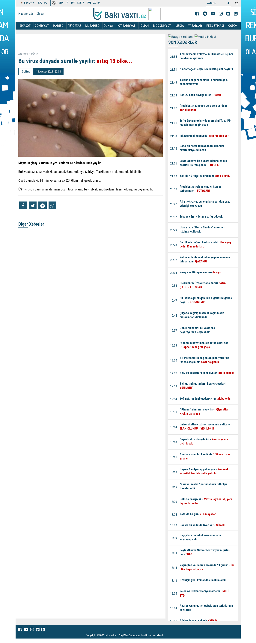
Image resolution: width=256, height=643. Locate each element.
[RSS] (236, 13)
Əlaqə (40, 14)
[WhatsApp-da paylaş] (52, 205)
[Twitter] (228, 13)
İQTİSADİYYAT (126, 25)
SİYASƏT (25, 25)
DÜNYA (108, 25)
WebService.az (132, 635)
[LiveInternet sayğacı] (168, 635)
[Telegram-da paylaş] (42, 205)
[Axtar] (228, 3)
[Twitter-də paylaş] (32, 205)
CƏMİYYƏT (42, 25)
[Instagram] (221, 13)
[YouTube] (213, 13)
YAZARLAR (195, 25)
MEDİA (179, 25)
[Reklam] (93, 43)
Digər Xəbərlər (31, 224)
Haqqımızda (26, 14)
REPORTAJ (74, 25)
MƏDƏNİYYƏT (162, 25)
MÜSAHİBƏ (92, 25)
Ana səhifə (23, 53)
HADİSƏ (58, 25)
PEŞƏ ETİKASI (215, 25)
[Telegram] (205, 13)
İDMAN (144, 25)
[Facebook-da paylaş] (23, 205)
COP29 (232, 25)
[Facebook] (197, 13)
